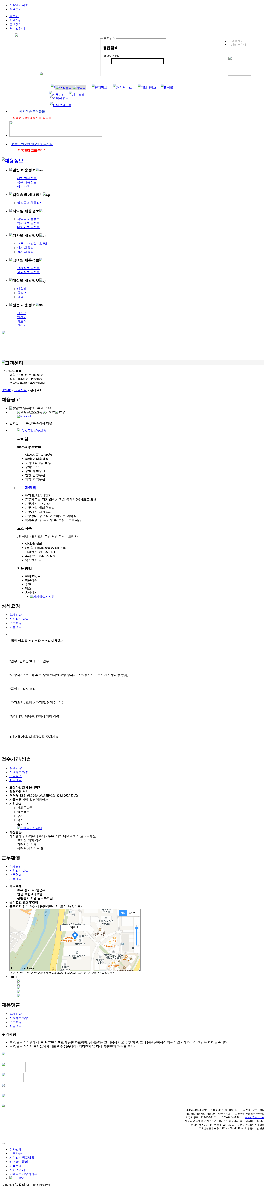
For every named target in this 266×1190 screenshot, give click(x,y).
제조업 (21, 317)
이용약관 (15, 1153)
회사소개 (15, 1149)
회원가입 (15, 20)
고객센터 (237, 41)
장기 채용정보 (27, 251)
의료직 (21, 321)
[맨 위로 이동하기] (3, 1143)
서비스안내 (239, 44)
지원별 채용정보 (28, 272)
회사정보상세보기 (33, 430)
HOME (6, 390)
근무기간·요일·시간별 (32, 243)
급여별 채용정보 (28, 268)
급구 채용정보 (27, 182)
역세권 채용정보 (28, 223)
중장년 (21, 292)
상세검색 (23, 186)
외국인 (21, 296)
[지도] (123, 913)
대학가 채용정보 (28, 227)
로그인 (14, 16)
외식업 (21, 313)
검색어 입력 (111, 55)
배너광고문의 (18, 1161)
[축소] (137, 950)
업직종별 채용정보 (30, 202)
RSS (21, 1178)
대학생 (21, 288)
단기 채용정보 (27, 247)
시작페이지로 (18, 5)
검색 (116, 67)
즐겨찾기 (15, 9)
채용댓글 (15, 627)
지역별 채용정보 (28, 219)
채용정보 (20, 390)
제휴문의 (15, 1165)
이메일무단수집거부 (23, 1174)
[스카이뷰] (133, 913)
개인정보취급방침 (21, 1157)
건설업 (21, 325)
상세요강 (15, 614)
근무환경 (15, 623)
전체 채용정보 (27, 178)
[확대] (137, 920)
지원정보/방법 (19, 618)
